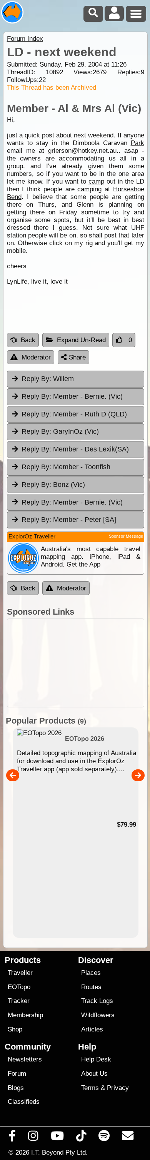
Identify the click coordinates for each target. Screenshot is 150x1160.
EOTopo (19, 987)
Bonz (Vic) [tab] (53, 484)
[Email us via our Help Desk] (128, 1138)
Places (91, 972)
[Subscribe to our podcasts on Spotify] (104, 1138)
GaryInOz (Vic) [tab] (60, 431)
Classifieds (24, 1101)
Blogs (16, 1087)
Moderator (36, 357)
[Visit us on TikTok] (81, 1138)
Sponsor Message (126, 536)
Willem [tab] (48, 379)
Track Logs (97, 1001)
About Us (94, 1073)
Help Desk (96, 1059)
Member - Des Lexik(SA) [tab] (75, 449)
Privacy (118, 1087)
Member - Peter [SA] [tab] (69, 519)
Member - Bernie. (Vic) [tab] (72, 396)
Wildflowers (98, 1015)
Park (137, 143)
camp (96, 181)
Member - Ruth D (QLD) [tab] (74, 414)
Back (28, 340)
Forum (17, 1073)
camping (89, 189)
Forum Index (25, 38)
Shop (15, 1029)
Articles (92, 1029)
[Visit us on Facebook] (12, 1138)
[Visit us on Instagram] (33, 1138)
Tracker (19, 1001)
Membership (25, 1015)
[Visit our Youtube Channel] (57, 1138)
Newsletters (25, 1059)
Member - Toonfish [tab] (66, 467)
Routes (91, 987)
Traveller (20, 972)
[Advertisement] (75, 663)
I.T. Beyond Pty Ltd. (59, 1152)
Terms (90, 1087)
